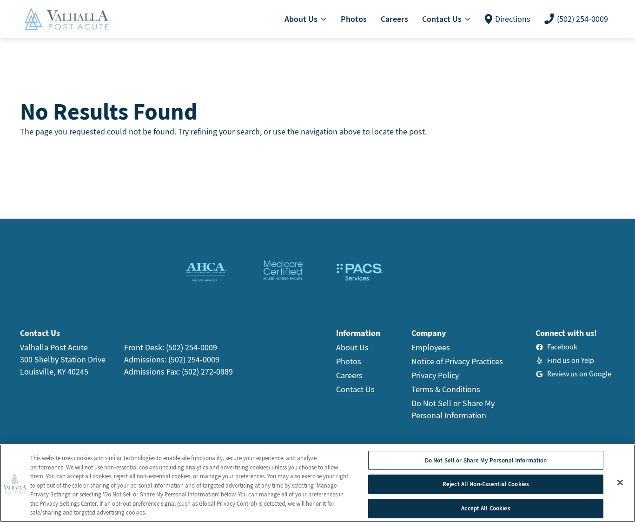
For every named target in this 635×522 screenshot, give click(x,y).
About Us (352, 347)
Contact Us (355, 389)
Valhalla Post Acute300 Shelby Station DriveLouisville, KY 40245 (63, 359)
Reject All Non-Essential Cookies (486, 484)
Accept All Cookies (485, 508)
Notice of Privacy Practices (457, 361)
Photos (348, 361)
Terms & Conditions (445, 389)
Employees (430, 347)
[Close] (620, 482)
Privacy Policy (435, 375)
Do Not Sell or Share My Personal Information (486, 460)
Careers (349, 375)
